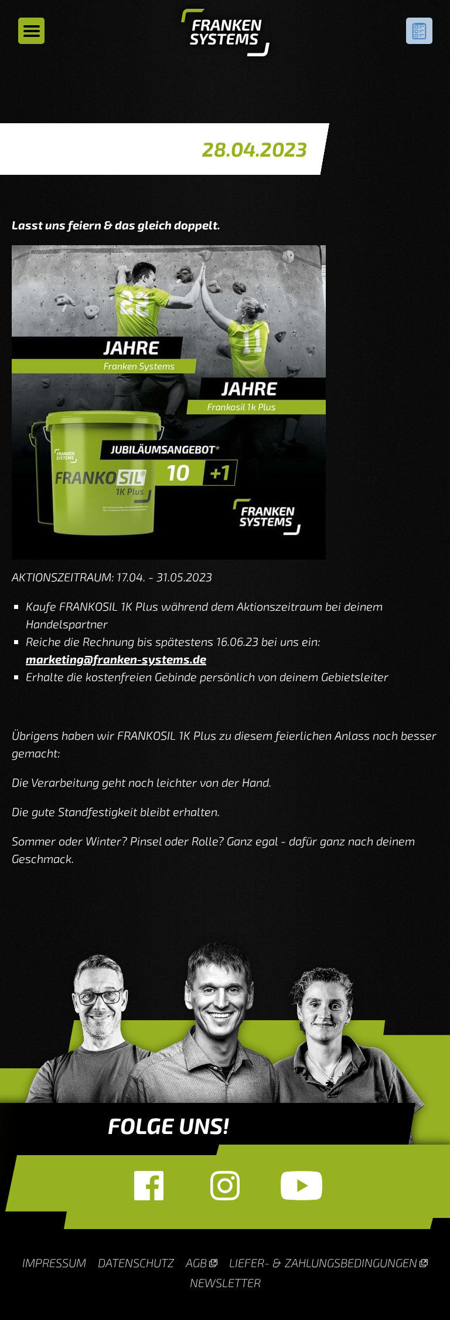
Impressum (54, 1262)
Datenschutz (136, 1262)
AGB (196, 1262)
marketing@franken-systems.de (116, 659)
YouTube (301, 1185)
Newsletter (225, 1282)
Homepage (225, 35)
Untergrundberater (419, 31)
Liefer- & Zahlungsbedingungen (323, 1262)
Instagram (225, 1185)
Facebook (149, 1185)
